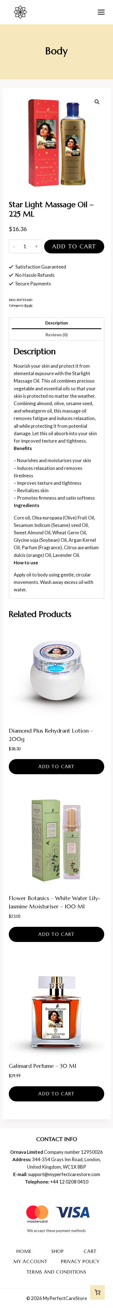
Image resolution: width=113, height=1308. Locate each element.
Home (23, 1251)
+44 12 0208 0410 (69, 1182)
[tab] (56, 323)
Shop (57, 1251)
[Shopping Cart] (97, 1292)
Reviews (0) (57, 334)
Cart (90, 1251)
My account (30, 1261)
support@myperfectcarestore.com (64, 1174)
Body (56, 51)
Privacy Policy (80, 1261)
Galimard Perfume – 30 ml (42, 1066)
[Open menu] (101, 12)
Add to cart (74, 246)
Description (56, 322)
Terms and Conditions (56, 1272)
